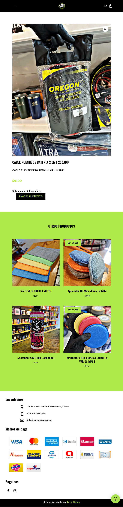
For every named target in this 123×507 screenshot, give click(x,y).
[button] (105, 29)
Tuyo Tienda (73, 502)
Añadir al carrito (31, 196)
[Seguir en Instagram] (15, 490)
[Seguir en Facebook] (8, 490)
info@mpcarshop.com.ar (39, 420)
